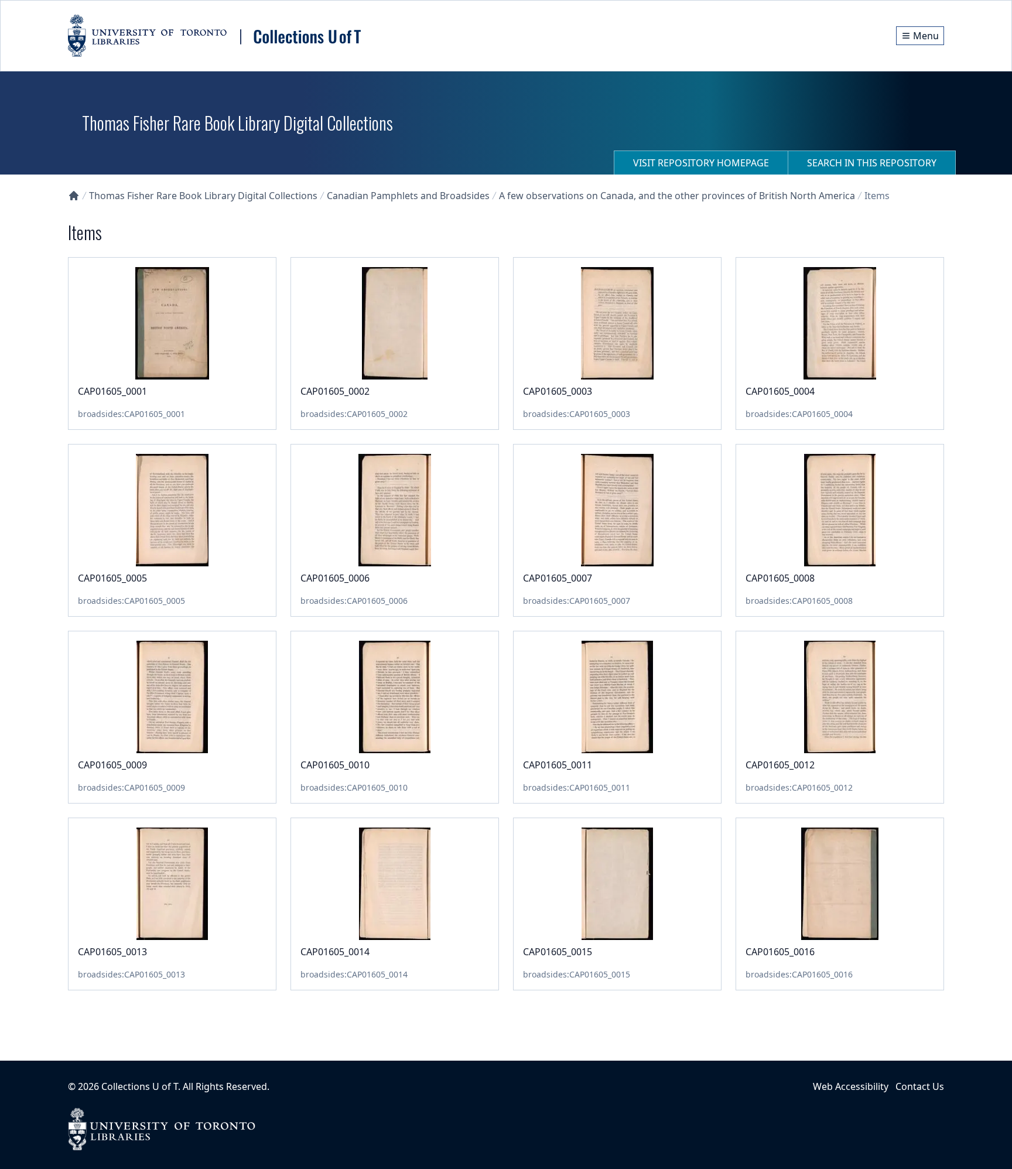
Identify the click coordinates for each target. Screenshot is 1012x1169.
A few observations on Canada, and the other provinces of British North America (677, 195)
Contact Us (919, 1086)
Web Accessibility (850, 1086)
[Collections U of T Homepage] (74, 195)
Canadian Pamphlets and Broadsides (408, 195)
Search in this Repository (871, 162)
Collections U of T (139, 1086)
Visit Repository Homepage (701, 162)
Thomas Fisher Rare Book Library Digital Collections (203, 195)
